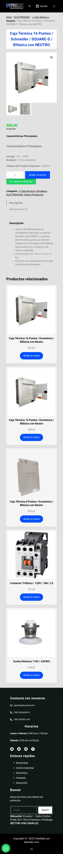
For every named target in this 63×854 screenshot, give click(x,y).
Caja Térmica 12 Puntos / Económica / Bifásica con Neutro (31, 421)
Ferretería (21, 778)
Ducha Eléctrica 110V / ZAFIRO (31, 661)
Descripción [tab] (16, 202)
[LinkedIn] (26, 749)
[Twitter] (19, 749)
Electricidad (22, 763)
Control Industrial (25, 768)
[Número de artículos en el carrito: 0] (54, 6)
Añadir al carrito (37, 174)
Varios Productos (33, 194)
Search (45, 810)
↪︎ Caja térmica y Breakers (32, 191)
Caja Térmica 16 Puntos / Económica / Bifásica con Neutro (31, 340)
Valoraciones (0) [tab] (18, 209)
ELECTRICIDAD (22, 17)
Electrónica (21, 773)
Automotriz (21, 783)
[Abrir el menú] (29, 6)
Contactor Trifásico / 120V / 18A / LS (31, 583)
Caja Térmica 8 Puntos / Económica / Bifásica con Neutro (31, 503)
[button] (51, 57)
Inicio (9, 17)
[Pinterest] (33, 749)
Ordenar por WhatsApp (22, 181)
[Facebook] (12, 749)
